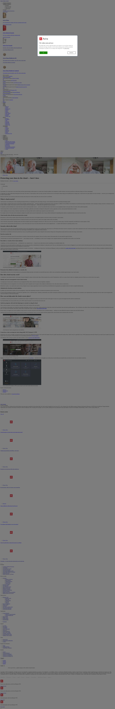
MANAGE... (71, 52)
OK (43, 52)
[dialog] (57, 45)
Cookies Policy (66, 48)
